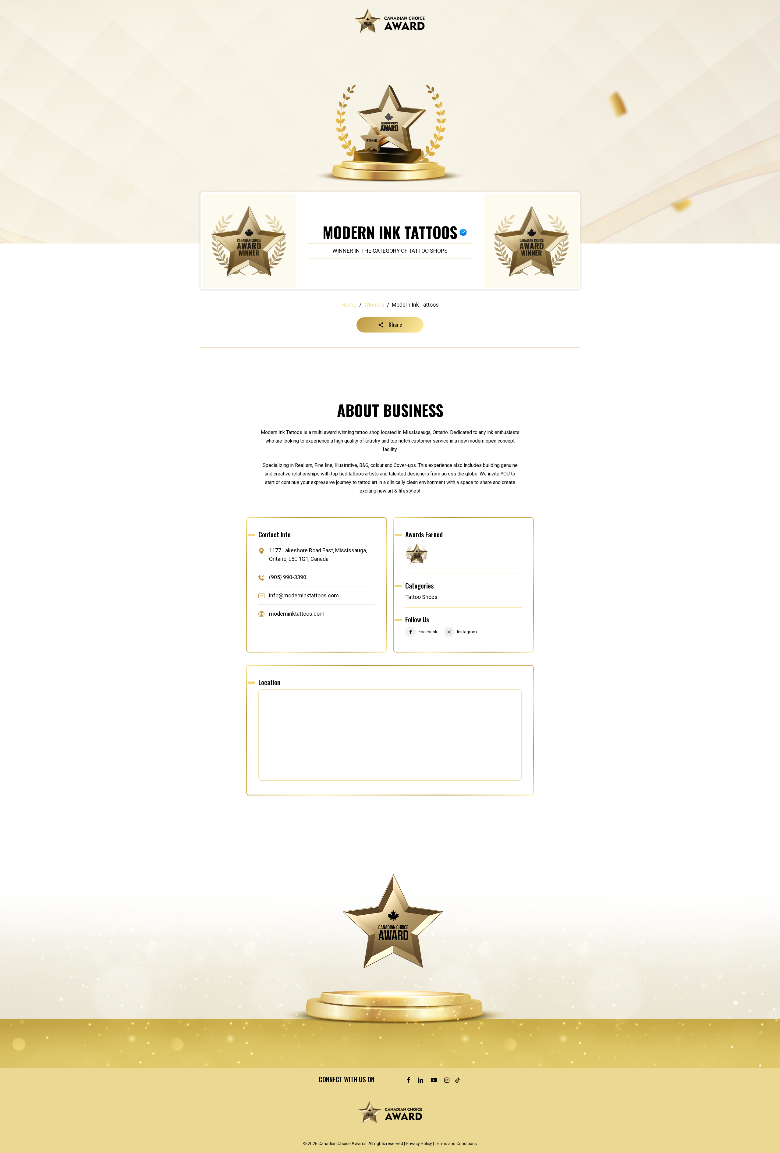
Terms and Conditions (456, 1143)
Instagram (467, 631)
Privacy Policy (419, 1143)
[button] (390, 325)
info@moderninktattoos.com (304, 595)
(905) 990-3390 (287, 577)
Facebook (428, 631)
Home (349, 304)
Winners (374, 304)
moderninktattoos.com (296, 614)
